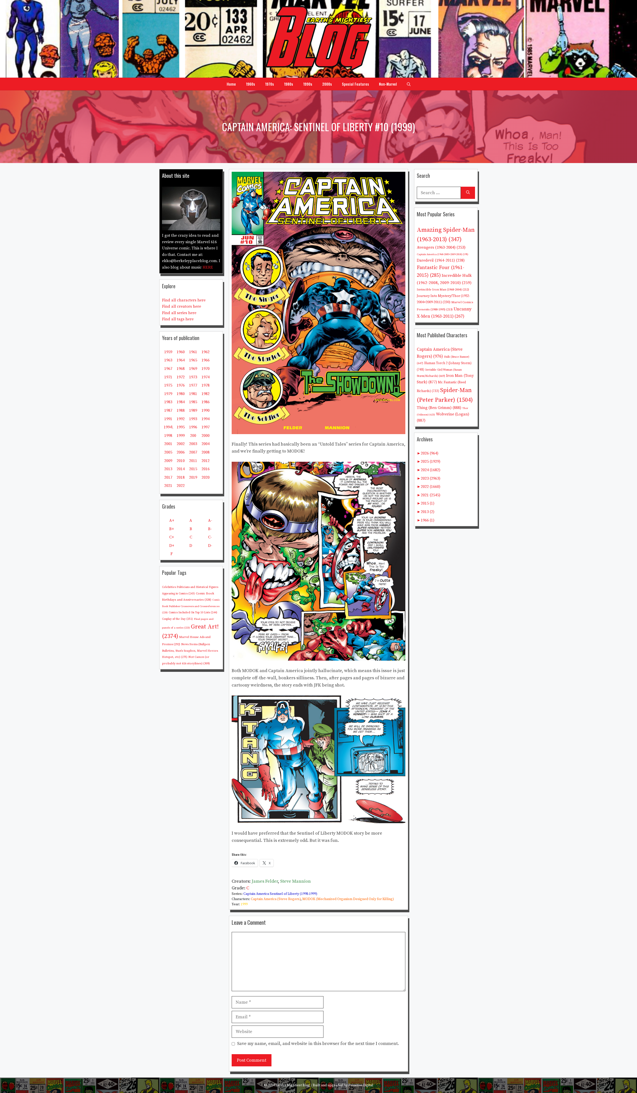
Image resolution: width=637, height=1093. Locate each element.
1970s (269, 84)
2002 (181, 443)
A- (210, 520)
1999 (244, 904)
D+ (171, 545)
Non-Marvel (388, 84)
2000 (206, 435)
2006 (181, 452)
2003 (193, 443)
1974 (206, 377)
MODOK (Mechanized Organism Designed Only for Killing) (348, 899)
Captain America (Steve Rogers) (276, 899)
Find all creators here (181, 306)
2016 (206, 468)
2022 (181, 485)
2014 (181, 468)
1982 (206, 393)
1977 (193, 385)
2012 (206, 460)
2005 (168, 452)
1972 (181, 377)
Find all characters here (184, 300)
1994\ (168, 427)
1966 (206, 360)
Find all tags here (178, 319)
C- (210, 537)
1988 (181, 410)
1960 (181, 351)
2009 (168, 460)
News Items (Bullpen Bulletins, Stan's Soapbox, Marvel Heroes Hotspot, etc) (190, 650)
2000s (327, 84)
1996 (193, 427)
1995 (181, 427)
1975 (168, 385)
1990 (206, 410)
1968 (181, 368)
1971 (168, 377)
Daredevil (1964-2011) (441, 260)
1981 (193, 393)
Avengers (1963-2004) (441, 247)
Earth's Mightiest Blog (292, 1085)
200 (193, 435)
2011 (193, 460)
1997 (206, 427)
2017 (168, 477)
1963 (168, 360)
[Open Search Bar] (409, 84)
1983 (168, 402)
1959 (168, 351)
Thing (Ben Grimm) (439, 407)
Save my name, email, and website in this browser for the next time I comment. (318, 1043)
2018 (181, 477)
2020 (206, 477)
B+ (171, 528)
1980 (181, 393)
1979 (168, 393)
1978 (206, 385)
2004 (206, 443)
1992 (181, 418)
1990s (307, 84)
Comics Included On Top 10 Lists (193, 612)
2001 (168, 443)
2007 (193, 452)
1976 (181, 385)
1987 (168, 410)
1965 (193, 360)
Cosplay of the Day (177, 619)
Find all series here (179, 312)
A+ (171, 520)
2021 (168, 485)
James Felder (265, 881)
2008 (206, 452)
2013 (168, 468)
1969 (193, 368)
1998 (168, 435)
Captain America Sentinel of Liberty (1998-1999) (280, 894)
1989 (193, 410)
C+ (171, 537)
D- (210, 545)
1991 (168, 418)
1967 (168, 368)
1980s (288, 84)
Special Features (355, 84)
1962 (206, 351)
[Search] (468, 193)
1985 (193, 402)
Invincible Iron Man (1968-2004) (443, 289)
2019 (193, 477)
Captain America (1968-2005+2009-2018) (442, 254)
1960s (250, 84)
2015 (193, 468)
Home (231, 84)
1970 (206, 368)
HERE (208, 267)
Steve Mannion (295, 881)
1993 (193, 418)
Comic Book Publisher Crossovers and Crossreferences (191, 606)
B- (210, 528)
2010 (181, 460)
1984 (181, 402)
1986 (206, 402)
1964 (181, 360)
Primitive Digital (360, 1085)
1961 (193, 351)
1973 (193, 377)
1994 (206, 418)
